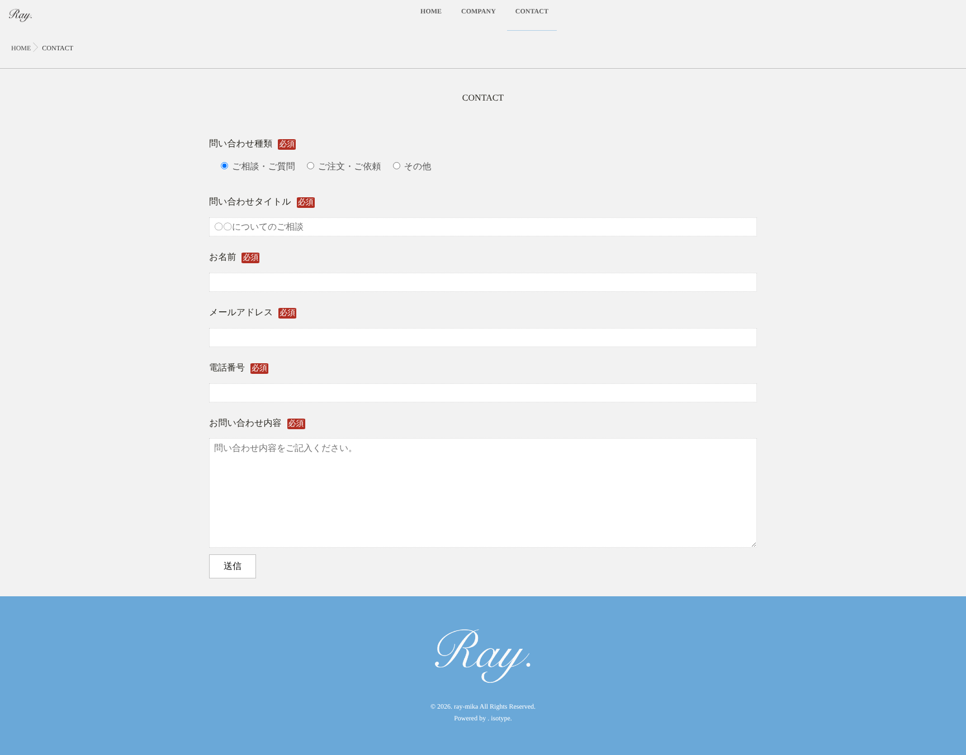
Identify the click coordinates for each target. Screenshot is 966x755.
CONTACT (531, 11)
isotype (500, 718)
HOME (431, 11)
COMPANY (478, 11)
